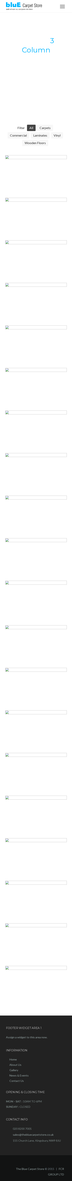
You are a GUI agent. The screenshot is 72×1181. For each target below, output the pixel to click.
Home (13, 1059)
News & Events (19, 1075)
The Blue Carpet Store (30, 1169)
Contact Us (16, 1080)
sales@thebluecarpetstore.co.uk (33, 1134)
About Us (15, 1064)
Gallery (13, 1070)
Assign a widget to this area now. (26, 1037)
